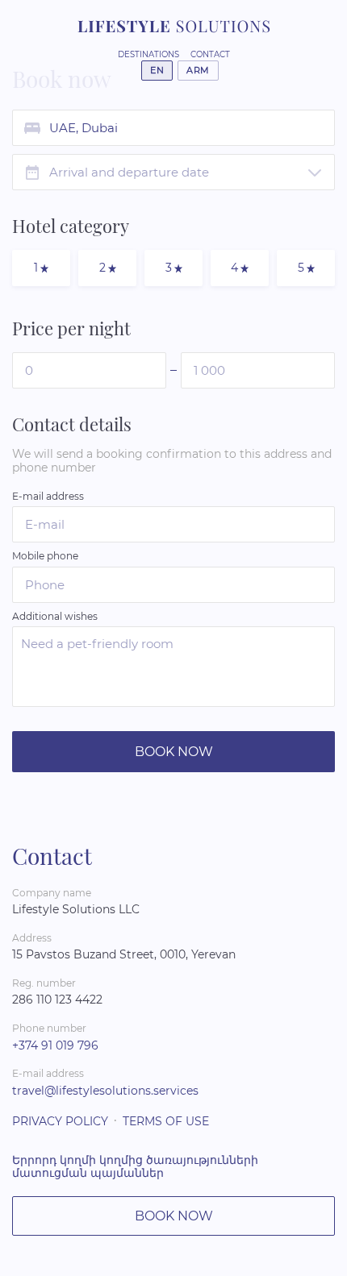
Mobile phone (45, 556)
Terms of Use (166, 1121)
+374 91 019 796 (55, 1045)
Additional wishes (55, 616)
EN (157, 70)
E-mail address (48, 496)
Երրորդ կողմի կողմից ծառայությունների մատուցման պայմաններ (135, 1167)
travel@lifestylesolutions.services (105, 1090)
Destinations (148, 54)
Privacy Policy (60, 1121)
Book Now (174, 751)
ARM (197, 70)
